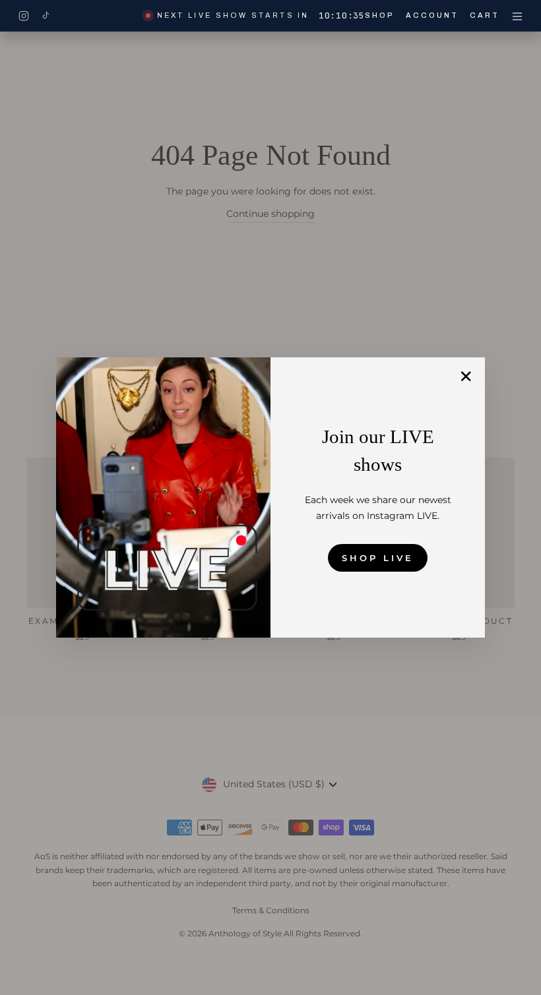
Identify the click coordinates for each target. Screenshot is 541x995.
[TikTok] (45, 16)
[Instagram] (23, 16)
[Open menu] (517, 16)
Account (432, 15)
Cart (484, 15)
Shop (380, 15)
